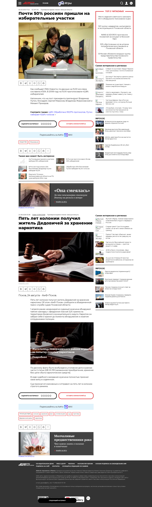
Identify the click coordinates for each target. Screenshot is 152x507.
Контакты (55, 466)
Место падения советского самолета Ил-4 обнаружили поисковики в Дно (114, 18)
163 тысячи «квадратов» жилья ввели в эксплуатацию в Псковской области (114, 27)
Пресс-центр (61, 464)
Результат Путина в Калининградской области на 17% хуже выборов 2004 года (41, 176)
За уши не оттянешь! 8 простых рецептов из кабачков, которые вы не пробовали (119, 260)
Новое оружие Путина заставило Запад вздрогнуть (117, 303)
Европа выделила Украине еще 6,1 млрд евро (117, 272)
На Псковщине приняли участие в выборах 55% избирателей (41, 160)
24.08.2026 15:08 (24, 215)
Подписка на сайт (43, 466)
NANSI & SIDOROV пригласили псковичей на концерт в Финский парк (114, 37)
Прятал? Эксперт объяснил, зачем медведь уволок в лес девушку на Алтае (118, 236)
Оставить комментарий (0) (76, 124)
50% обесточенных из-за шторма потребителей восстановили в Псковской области (114, 46)
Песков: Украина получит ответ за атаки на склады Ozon (117, 288)
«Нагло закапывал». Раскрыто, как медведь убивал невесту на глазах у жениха (119, 94)
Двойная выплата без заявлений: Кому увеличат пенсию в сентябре (117, 130)
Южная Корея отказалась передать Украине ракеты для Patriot (118, 295)
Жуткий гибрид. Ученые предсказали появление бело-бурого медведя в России (119, 220)
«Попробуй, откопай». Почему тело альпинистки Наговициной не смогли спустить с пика (119, 110)
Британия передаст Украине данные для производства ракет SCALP (118, 280)
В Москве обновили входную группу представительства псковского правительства (114, 56)
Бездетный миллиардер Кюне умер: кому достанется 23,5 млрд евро (118, 153)
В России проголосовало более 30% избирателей (78, 160)
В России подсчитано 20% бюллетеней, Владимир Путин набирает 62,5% (40, 168)
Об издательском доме (45, 464)
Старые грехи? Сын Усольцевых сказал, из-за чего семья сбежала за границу (119, 228)
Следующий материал (57, 500)
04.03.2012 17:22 (24, 10)
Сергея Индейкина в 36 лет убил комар (117, 146)
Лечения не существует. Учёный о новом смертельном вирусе (118, 85)
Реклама (71, 464)
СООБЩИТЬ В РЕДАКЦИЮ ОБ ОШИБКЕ (75, 466)
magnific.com (24, 283)
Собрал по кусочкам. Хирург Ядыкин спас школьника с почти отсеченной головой (119, 70)
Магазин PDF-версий (85, 464)
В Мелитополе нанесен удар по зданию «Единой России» (117, 122)
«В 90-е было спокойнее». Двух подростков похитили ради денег (118, 251)
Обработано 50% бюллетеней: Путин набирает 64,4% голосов (77, 168)
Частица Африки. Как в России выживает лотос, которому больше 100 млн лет (119, 102)
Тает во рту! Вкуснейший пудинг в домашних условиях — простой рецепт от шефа (118, 244)
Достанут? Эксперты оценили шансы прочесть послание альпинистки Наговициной (119, 78)
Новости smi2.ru (26, 207)
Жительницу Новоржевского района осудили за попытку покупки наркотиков (62, 351)
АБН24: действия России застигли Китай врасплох (118, 138)
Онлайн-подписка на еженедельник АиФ (110, 464)
